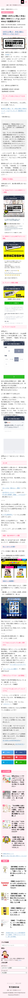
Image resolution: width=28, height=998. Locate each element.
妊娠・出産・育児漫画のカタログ (14, 990)
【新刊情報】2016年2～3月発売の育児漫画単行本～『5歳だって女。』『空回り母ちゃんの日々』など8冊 (18, 871)
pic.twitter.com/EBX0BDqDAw (11, 740)
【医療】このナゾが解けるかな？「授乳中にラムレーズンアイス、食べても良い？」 (18, 796)
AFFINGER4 (16, 994)
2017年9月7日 (19, 744)
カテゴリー (4, 965)
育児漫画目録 (14, 987)
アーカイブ (4, 970)
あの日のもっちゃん (8, 492)
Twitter (7, 54)
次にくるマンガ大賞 (9, 546)
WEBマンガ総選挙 (8, 581)
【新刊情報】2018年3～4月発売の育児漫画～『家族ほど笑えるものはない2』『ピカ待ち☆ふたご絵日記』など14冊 (18, 898)
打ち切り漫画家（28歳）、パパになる (13, 494)
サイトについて (10, 983)
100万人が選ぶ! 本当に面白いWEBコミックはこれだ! (15, 855)
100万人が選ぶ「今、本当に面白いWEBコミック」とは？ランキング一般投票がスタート (14, 111)
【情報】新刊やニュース (8, 853)
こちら (19, 960)
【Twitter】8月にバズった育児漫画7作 (15, 932)
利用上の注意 (18, 983)
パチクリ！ (6, 704)
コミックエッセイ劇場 (9, 669)
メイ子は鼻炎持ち (7, 514)
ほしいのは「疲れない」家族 (11, 488)
